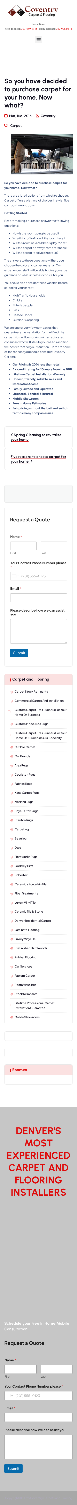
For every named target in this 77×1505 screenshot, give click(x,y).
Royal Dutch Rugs (26, 811)
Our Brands (22, 756)
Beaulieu (21, 838)
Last (43, 553)
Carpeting (22, 829)
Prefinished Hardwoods (31, 948)
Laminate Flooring (27, 929)
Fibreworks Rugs (26, 856)
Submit (19, 652)
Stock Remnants (26, 994)
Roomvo (19, 1069)
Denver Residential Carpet (33, 920)
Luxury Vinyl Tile (25, 902)
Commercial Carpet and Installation (39, 700)
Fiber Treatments (26, 893)
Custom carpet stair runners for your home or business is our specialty (41, 735)
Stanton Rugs (24, 820)
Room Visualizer (25, 984)
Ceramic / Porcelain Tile (31, 884)
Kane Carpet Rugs (27, 792)
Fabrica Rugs (23, 783)
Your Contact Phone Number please (38, 565)
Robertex (21, 875)
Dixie (18, 847)
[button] (38, 39)
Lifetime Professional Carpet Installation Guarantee (35, 1005)
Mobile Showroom (27, 1017)
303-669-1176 (29, 29)
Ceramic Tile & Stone (29, 911)
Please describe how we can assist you (37, 612)
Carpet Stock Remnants (31, 691)
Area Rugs (21, 765)
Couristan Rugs (25, 774)
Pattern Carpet (25, 975)
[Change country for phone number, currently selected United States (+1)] (15, 576)
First (13, 553)
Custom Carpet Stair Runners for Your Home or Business (41, 712)
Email (15, 588)
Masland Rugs (24, 801)
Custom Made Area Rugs (31, 724)
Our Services (23, 966)
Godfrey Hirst (24, 866)
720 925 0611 (64, 28)
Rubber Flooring (26, 957)
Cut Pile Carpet (25, 747)
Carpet (16, 125)
